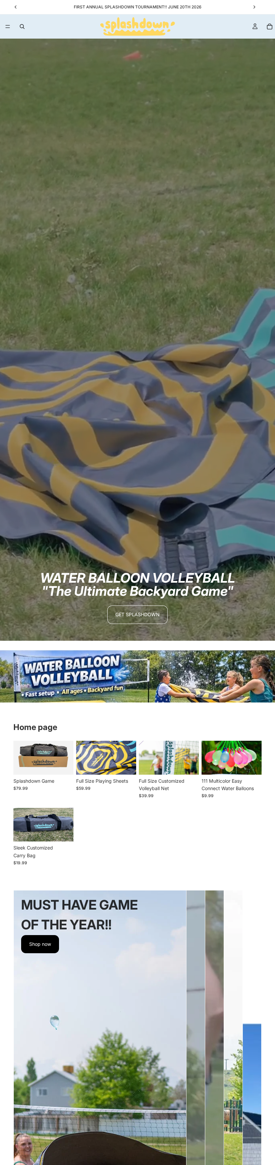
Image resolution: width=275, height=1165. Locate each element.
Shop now (40, 944)
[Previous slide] (20, 757)
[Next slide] (66, 757)
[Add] (188, 764)
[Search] (22, 26)
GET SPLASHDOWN (137, 614)
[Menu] (7, 26)
